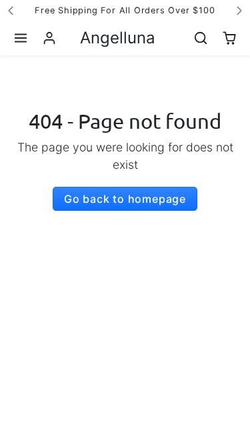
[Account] (49, 38)
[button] (21, 38)
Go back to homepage (125, 198)
